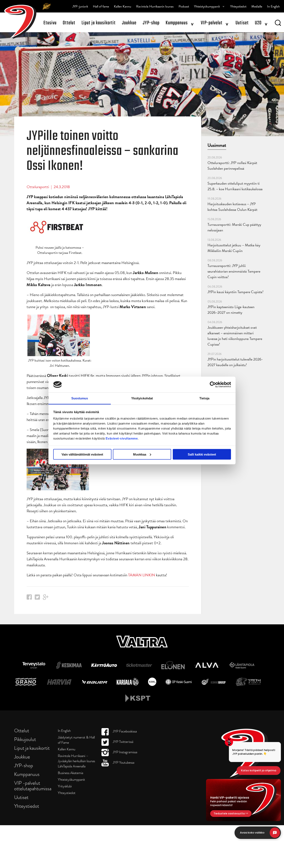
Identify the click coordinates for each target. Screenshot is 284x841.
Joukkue (129, 23)
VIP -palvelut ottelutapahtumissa (32, 785)
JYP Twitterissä (122, 741)
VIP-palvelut (211, 23)
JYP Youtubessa (123, 762)
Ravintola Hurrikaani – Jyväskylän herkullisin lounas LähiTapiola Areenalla (76, 761)
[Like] (29, 598)
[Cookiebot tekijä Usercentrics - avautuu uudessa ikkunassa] (213, 384)
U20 (258, 23)
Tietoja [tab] (204, 398)
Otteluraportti (38, 187)
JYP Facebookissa (124, 731)
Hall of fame (101, 6)
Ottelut (69, 23)
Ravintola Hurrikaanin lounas (155, 6)
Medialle (256, 6)
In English (273, 6)
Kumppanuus (177, 23)
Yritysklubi (65, 786)
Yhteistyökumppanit (207, 6)
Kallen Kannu (122, 6)
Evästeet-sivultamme (122, 438)
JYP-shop (151, 23)
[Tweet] (37, 598)
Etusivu (50, 23)
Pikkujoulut (25, 739)
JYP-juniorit (80, 6)
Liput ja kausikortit (98, 23)
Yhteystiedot (238, 6)
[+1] (46, 598)
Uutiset (242, 23)
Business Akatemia (70, 773)
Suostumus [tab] (79, 398)
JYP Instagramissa (124, 752)
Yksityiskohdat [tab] (142, 398)
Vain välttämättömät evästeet (82, 454)
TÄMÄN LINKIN (141, 575)
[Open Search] (278, 23)
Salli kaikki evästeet (202, 454)
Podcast (184, 6)
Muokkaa (139, 454)
